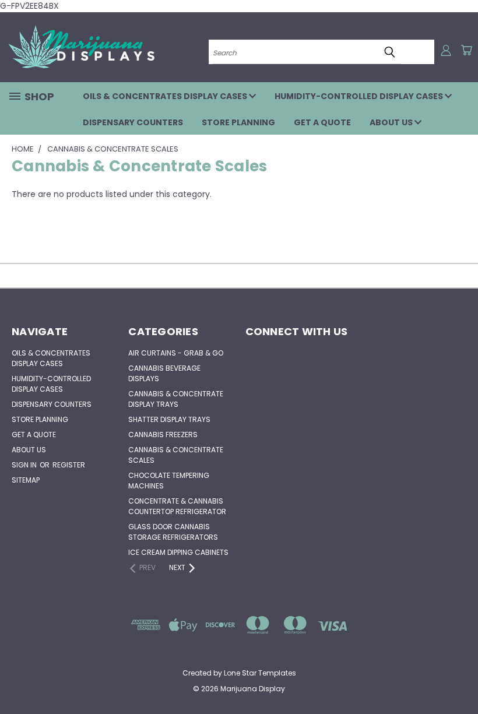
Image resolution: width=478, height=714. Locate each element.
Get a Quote (322, 122)
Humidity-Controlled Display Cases (360, 96)
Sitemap (26, 480)
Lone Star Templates (260, 673)
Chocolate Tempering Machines (168, 480)
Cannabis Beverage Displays (164, 373)
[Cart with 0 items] (466, 50)
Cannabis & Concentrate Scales (175, 455)
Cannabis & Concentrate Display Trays (175, 399)
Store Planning (238, 122)
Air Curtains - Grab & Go (175, 353)
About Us (392, 122)
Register (68, 465)
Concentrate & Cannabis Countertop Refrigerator (177, 506)
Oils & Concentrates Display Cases (166, 96)
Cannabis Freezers (163, 434)
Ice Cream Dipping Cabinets (178, 552)
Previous (460, 677)
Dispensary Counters (133, 122)
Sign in (25, 465)
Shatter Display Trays (169, 419)
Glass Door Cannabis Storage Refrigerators (173, 532)
